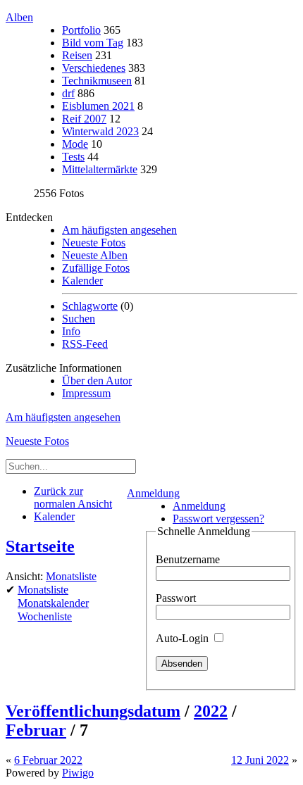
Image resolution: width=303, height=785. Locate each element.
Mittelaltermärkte (99, 169)
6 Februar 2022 (48, 760)
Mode (75, 144)
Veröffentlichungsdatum (93, 711)
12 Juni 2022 (260, 760)
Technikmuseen (97, 81)
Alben (19, 17)
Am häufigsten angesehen (119, 230)
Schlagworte (90, 306)
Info (71, 331)
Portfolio (81, 30)
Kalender (82, 281)
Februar (36, 730)
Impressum (86, 393)
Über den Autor (97, 381)
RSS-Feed (85, 344)
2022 (211, 711)
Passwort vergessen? (218, 519)
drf (68, 93)
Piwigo (78, 773)
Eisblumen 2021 (98, 106)
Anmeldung (153, 493)
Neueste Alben (95, 255)
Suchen (78, 319)
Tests (73, 157)
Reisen (77, 55)
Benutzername (188, 559)
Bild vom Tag (92, 43)
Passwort (176, 598)
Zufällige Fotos (96, 268)
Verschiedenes (93, 68)
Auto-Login (183, 638)
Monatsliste (71, 576)
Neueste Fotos (93, 243)
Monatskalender (53, 603)
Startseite (40, 546)
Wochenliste (45, 616)
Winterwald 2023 (100, 131)
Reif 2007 (84, 119)
